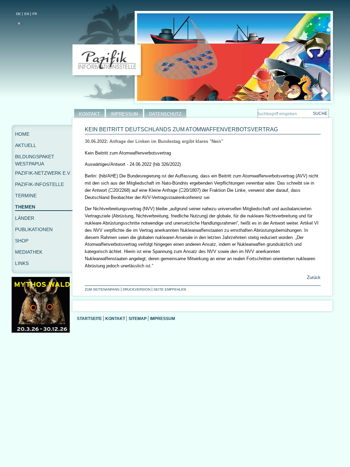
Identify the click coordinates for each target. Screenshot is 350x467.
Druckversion (136, 289)
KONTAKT (89, 114)
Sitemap (138, 318)
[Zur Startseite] (108, 61)
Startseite (89, 318)
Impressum (162, 318)
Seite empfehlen (169, 289)
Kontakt (115, 318)
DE (18, 14)
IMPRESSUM (124, 114)
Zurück (313, 277)
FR (34, 14)
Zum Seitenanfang (102, 289)
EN (26, 14)
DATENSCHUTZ (165, 114)
